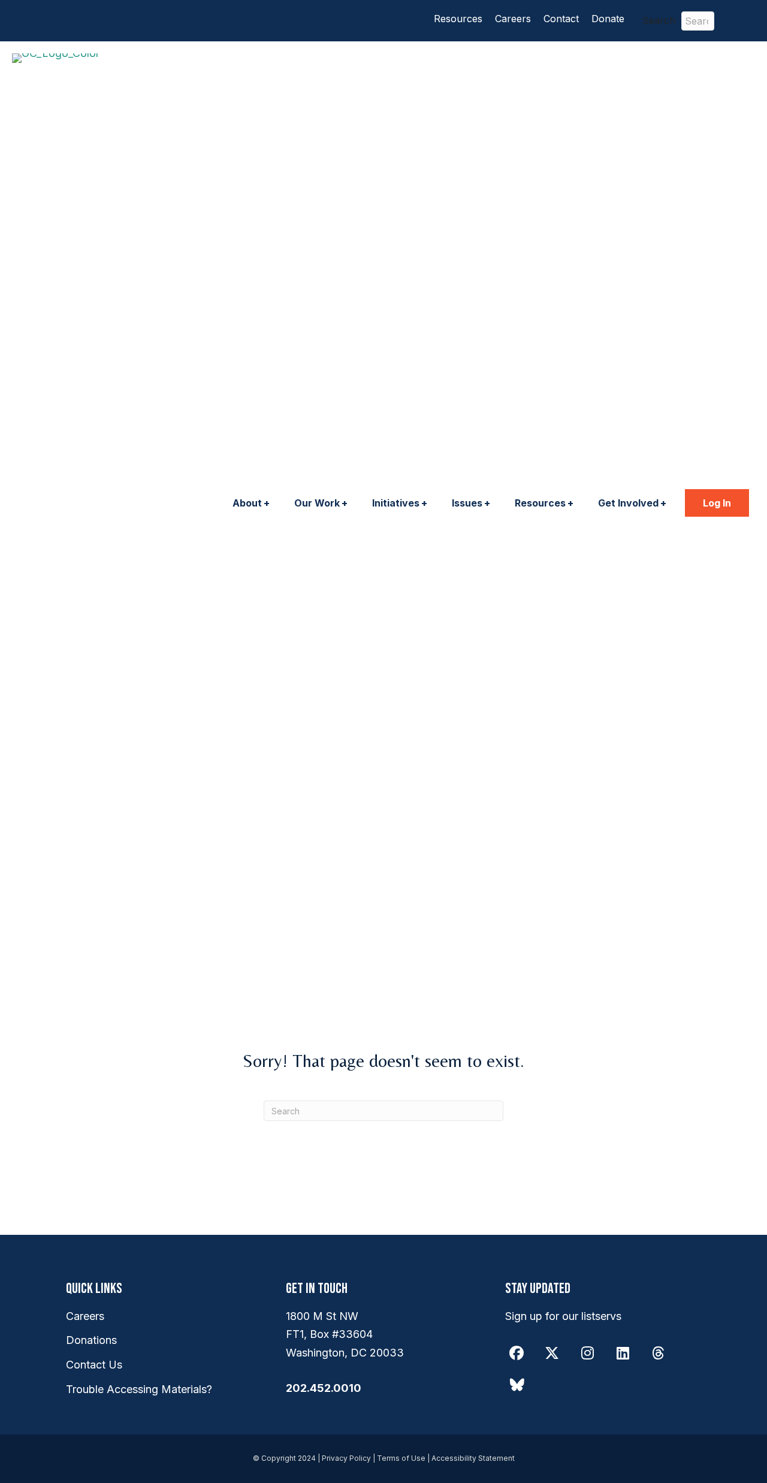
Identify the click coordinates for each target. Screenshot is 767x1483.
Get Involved (628, 503)
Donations (91, 1340)
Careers (513, 19)
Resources (458, 19)
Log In (717, 503)
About (247, 503)
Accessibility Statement (473, 1458)
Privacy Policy (346, 1458)
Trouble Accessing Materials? (139, 1389)
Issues (467, 503)
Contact (561, 19)
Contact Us (94, 1364)
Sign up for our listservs (563, 1316)
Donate (607, 19)
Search (658, 20)
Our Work (317, 503)
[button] (740, 20)
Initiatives (395, 503)
